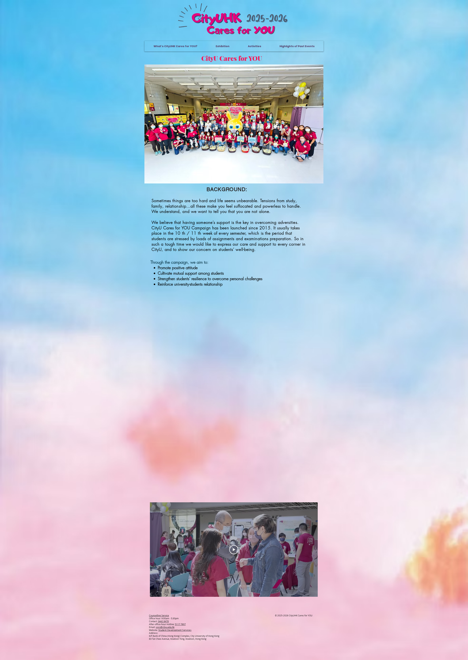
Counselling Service (159, 615)
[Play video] (233, 549)
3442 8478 (163, 621)
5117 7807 (180, 624)
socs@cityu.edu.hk (165, 627)
